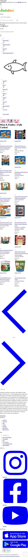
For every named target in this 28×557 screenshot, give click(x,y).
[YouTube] (15, 524)
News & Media (6, 445)
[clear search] (17, 20)
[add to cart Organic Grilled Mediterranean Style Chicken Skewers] (1, 167)
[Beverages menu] (7, 89)
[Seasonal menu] (6, 109)
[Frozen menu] (6, 97)
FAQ (4, 440)
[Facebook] (15, 503)
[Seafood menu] (6, 81)
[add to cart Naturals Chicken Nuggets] (15, 275)
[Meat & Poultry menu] (12, 53)
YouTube (4, 526)
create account (10, 31)
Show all (3, 389)
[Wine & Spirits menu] (9, 106)
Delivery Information (7, 437)
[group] (14, 114)
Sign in (2, 31)
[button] (6, 144)
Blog (4, 423)
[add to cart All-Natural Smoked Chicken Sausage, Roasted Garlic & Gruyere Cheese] (15, 248)
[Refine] (1, 118)
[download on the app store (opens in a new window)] (15, 539)
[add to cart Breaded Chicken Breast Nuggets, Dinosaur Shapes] (1, 143)
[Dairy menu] (5, 85)
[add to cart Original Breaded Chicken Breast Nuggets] (15, 169)
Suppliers (4, 426)
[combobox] (9, 20)
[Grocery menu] (6, 102)
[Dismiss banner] (1, 6)
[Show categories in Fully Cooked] (26, 114)
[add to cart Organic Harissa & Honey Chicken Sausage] (1, 247)
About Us (5, 420)
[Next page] (14, 387)
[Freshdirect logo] (7, 11)
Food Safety (5, 428)
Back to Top (3, 415)
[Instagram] (15, 475)
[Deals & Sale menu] (8, 40)
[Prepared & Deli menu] (9, 44)
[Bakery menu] (6, 93)
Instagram (5, 477)
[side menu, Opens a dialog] (1, 8)
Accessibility (5, 439)
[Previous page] (14, 335)
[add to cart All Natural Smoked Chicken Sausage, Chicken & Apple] (15, 143)
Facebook (5, 505)
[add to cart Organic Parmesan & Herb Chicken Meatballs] (15, 193)
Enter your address (6, 17)
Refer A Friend (6, 429)
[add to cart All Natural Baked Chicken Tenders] (1, 275)
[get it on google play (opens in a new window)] (15, 547)
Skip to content (3, 0)
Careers (4, 424)
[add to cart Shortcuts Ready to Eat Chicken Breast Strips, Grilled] (1, 219)
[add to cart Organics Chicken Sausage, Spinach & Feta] (1, 195)
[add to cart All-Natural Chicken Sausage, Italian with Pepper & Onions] (15, 219)
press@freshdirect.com (7, 443)
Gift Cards (5, 421)
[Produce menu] (6, 49)
